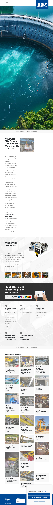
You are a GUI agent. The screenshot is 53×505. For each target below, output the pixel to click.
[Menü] (6, 3)
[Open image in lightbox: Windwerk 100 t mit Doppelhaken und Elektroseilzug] (29, 277)
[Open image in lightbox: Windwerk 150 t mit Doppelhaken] (39, 277)
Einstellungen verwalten (39, 501)
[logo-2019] (42, 4)
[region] (39, 495)
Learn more (44, 491)
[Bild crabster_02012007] (27, 145)
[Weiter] (45, 249)
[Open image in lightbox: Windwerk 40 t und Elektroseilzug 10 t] (10, 277)
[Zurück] (31, 249)
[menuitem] (6, 3)
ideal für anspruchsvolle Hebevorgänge (11, 214)
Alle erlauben (39, 494)
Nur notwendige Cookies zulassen (39, 497)
